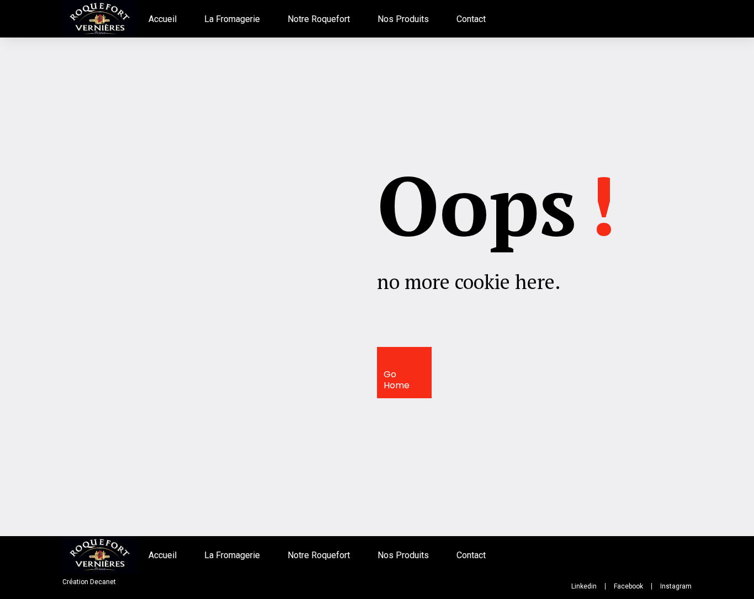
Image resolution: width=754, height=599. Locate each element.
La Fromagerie (232, 19)
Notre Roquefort (319, 19)
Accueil (162, 19)
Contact (471, 19)
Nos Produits (403, 19)
